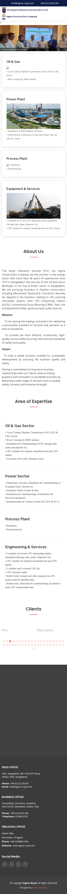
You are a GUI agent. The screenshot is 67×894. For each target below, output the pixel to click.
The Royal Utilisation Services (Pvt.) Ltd (27, 9)
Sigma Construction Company (21, 16)
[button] (4, 641)
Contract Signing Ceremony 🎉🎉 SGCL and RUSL (13, 49)
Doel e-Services (39, 887)
